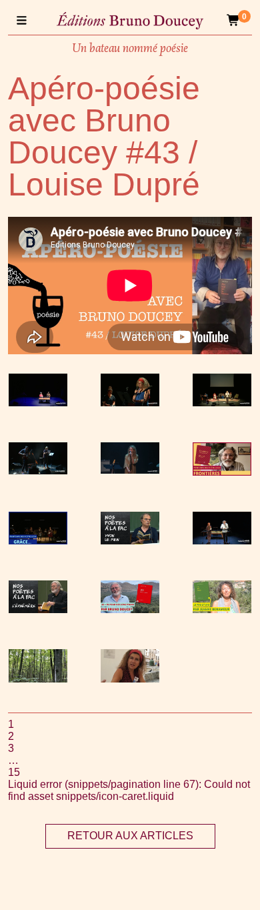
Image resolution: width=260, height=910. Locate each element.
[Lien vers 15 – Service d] (222, 402)
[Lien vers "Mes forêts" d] (38, 679)
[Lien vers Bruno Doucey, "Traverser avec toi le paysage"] (130, 609)
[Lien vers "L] (38, 609)
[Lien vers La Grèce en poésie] (130, 402)
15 (14, 772)
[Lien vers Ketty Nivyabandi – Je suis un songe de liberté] (38, 402)
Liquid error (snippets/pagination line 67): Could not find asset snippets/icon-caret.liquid (129, 790)
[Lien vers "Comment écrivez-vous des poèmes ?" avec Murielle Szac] (130, 679)
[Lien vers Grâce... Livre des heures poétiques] (38, 540)
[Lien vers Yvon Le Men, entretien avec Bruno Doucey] (130, 540)
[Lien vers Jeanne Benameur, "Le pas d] (222, 609)
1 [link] (11, 724)
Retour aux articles (130, 835)
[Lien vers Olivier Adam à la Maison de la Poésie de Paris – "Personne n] (38, 470)
